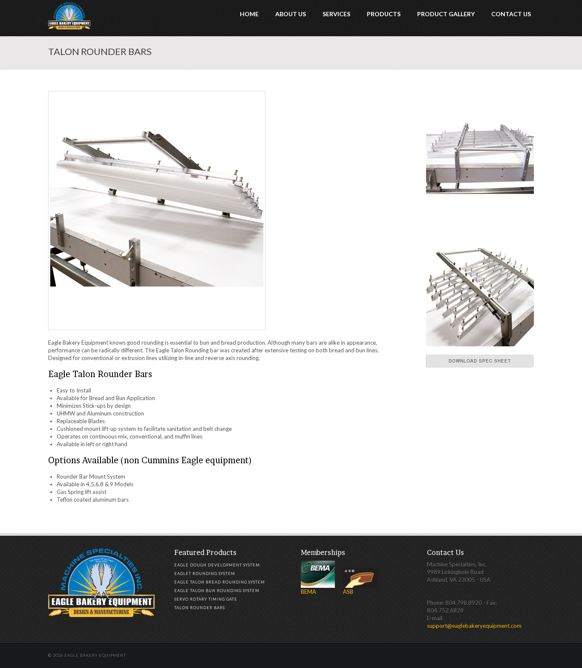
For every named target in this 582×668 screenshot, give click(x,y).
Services (336, 13)
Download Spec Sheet (480, 361)
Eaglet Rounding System (204, 573)
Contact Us (511, 13)
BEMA (308, 591)
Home (249, 13)
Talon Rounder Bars (199, 607)
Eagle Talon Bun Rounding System (216, 590)
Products (383, 13)
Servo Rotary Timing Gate (205, 599)
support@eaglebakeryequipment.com (474, 625)
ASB (348, 591)
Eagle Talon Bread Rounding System (219, 582)
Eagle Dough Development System (217, 565)
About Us (290, 13)
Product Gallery (446, 13)
